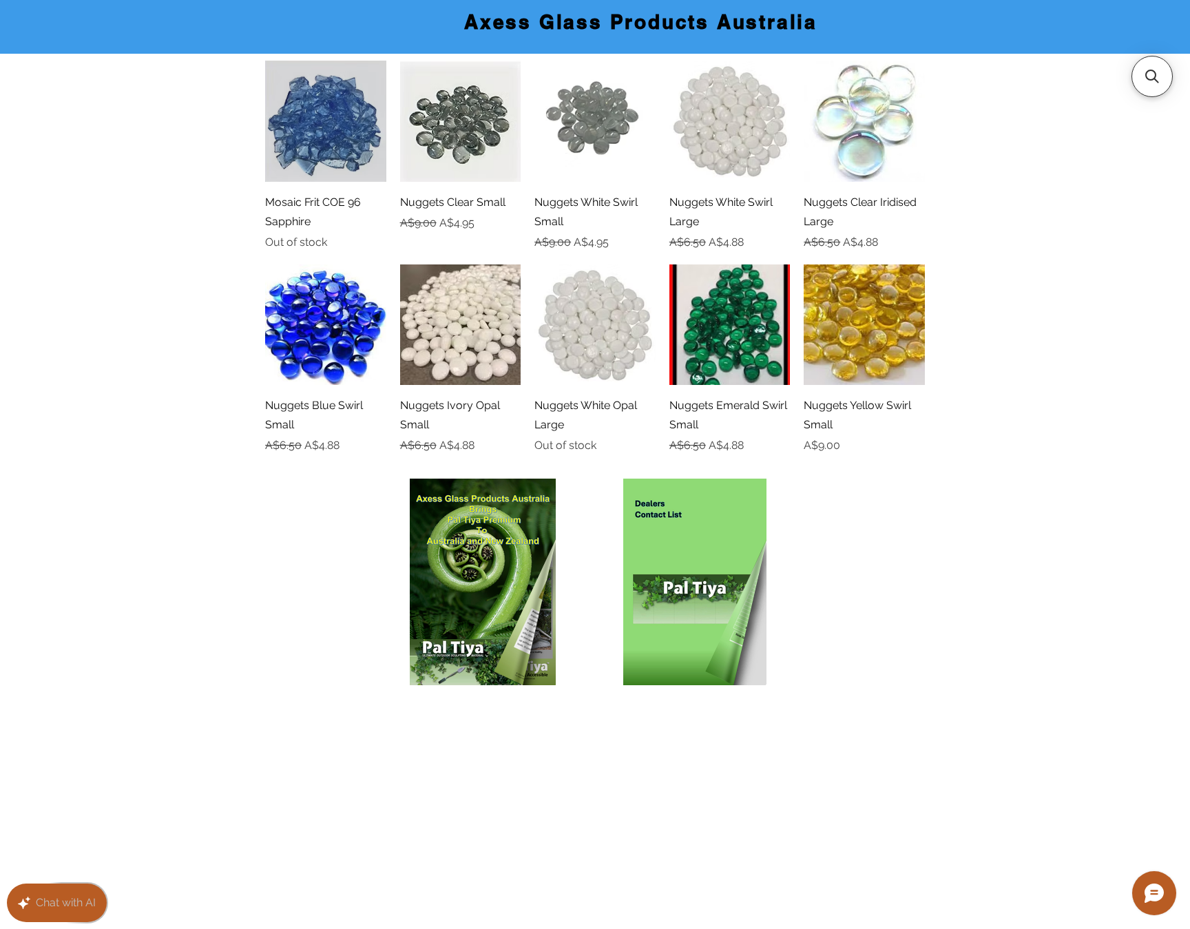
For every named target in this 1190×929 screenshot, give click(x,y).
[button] (1152, 76)
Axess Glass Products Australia (640, 21)
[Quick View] (325, 121)
